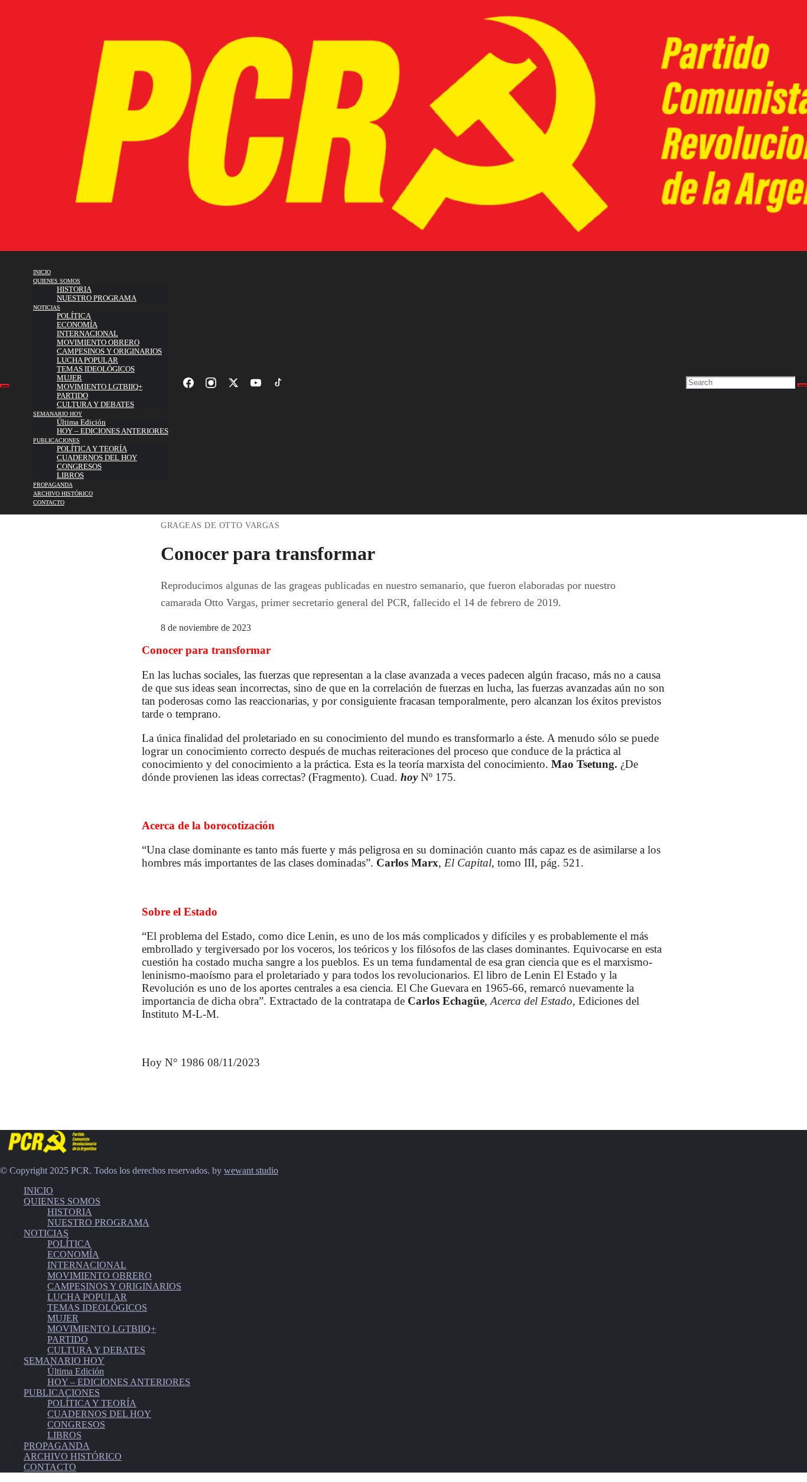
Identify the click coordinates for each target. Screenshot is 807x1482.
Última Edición (81, 422)
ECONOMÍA (77, 325)
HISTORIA (74, 289)
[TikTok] (278, 382)
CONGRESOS (79, 466)
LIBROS (70, 475)
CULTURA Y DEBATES (95, 404)
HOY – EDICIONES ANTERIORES (112, 431)
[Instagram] (211, 382)
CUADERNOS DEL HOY (97, 458)
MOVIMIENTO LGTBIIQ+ (99, 387)
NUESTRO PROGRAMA (96, 298)
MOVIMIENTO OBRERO (98, 342)
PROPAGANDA (53, 484)
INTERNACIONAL (87, 334)
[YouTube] (256, 382)
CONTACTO (48, 502)
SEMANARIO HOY (57, 414)
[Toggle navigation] (4, 385)
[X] (233, 382)
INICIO (42, 272)
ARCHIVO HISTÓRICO (63, 493)
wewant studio (251, 1170)
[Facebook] (188, 382)
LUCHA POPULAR (87, 360)
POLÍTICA (74, 316)
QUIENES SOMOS (56, 281)
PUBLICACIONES (56, 440)
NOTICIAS (46, 307)
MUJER (69, 378)
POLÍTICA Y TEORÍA (92, 449)
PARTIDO (72, 396)
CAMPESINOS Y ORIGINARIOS (109, 351)
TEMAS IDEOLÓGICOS (96, 369)
